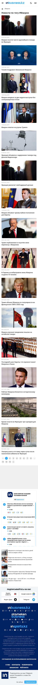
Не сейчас (19, 682)
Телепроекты (27, 668)
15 (10, 462)
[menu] (2, 3)
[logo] (17, 3)
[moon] (31, 3)
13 (3, 462)
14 (6, 462)
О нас (8, 668)
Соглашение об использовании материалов (19, 662)
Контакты (16, 668)
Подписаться (30, 682)
